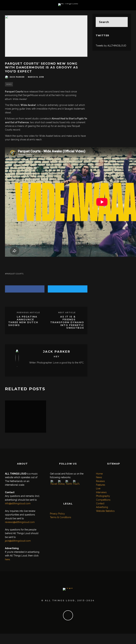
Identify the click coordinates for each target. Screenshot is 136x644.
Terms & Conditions (60, 517)
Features (100, 484)
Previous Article (28, 313)
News (9, 84)
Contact (100, 503)
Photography (103, 496)
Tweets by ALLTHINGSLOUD (111, 45)
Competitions (103, 499)
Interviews (101, 492)
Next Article (67, 313)
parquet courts (14, 274)
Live (98, 488)
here (7, 559)
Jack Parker (17, 77)
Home (99, 473)
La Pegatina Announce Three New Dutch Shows (23, 320)
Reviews (100, 481)
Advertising (102, 507)
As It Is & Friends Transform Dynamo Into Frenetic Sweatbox (67, 322)
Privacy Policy (57, 513)
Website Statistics (105, 511)
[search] (123, 22)
